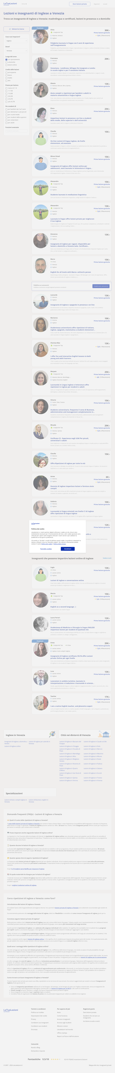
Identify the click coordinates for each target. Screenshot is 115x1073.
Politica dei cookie (46, 544)
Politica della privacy (60, 544)
